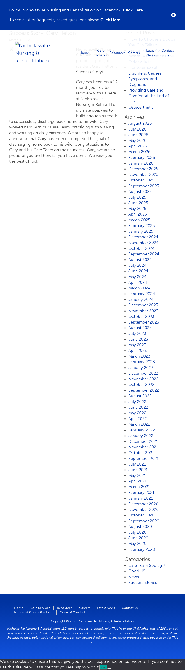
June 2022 (138, 407)
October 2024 (141, 248)
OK (103, 667)
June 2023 (138, 339)
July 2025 (137, 197)
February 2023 (141, 361)
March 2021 (139, 486)
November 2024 (143, 242)
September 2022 (143, 390)
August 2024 (140, 259)
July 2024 (137, 265)
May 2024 (137, 276)
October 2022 (141, 384)
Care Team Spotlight (147, 565)
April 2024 (137, 282)
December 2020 (143, 503)
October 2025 (141, 180)
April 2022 (137, 418)
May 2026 (137, 140)
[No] (109, 668)
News (133, 576)
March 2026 (139, 151)
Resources (117, 53)
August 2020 (140, 526)
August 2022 (140, 395)
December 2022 (143, 373)
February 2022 (141, 430)
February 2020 (141, 549)
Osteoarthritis (140, 107)
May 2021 (137, 475)
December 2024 (143, 236)
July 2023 (137, 333)
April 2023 (137, 350)
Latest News (150, 52)
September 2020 (143, 521)
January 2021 (140, 498)
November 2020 (143, 509)
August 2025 (140, 191)
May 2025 (137, 208)
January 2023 (140, 367)
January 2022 (140, 435)
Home (84, 53)
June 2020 (138, 537)
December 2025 (143, 168)
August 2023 (140, 327)
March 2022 (139, 424)
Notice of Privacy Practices (33, 612)
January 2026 (140, 163)
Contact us (167, 52)
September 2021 (143, 458)
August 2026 (140, 123)
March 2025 (139, 220)
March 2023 (139, 356)
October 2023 (141, 316)
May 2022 (137, 413)
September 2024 (143, 254)
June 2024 (138, 270)
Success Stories (142, 582)
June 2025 (138, 202)
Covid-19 (137, 571)
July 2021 (137, 464)
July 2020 (137, 532)
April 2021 (137, 481)
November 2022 (143, 378)
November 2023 (143, 310)
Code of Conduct (72, 612)
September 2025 (143, 186)
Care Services (101, 52)
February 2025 (141, 225)
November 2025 (143, 174)
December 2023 (143, 305)
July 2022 (137, 401)
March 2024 (139, 288)
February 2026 (141, 157)
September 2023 (143, 322)
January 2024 (140, 299)
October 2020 (141, 515)
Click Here (133, 10)
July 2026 (137, 129)
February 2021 (141, 492)
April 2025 (137, 214)
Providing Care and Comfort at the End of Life (148, 96)
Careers (134, 53)
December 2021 (143, 441)
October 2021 (141, 452)
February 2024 (141, 293)
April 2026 (137, 146)
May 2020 (137, 543)
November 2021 (143, 447)
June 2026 (138, 134)
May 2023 (137, 344)
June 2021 (138, 469)
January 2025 (140, 231)
